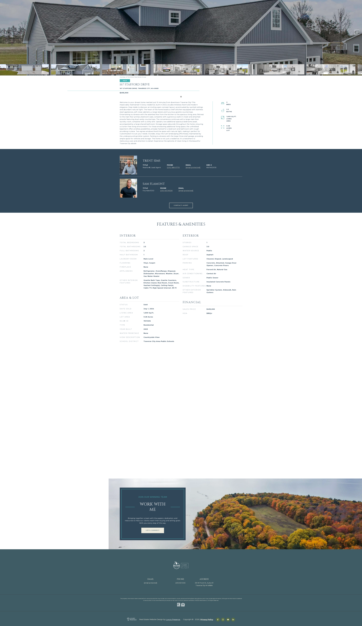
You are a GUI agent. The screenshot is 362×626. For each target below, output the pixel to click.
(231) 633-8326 (166, 191)
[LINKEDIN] (233, 619)
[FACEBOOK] (218, 619)
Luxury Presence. (173, 619)
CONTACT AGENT (181, 205)
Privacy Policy (207, 619)
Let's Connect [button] (153, 530)
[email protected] (150, 583)
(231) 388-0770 (173, 167)
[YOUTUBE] (228, 619)
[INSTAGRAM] (223, 619)
